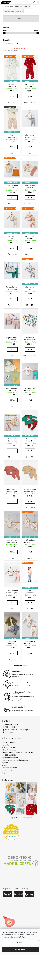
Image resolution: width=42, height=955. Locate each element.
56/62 (8, 254)
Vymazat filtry (20, 48)
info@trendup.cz (11, 724)
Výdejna (5, 763)
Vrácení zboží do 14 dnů (11, 747)
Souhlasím (20, 949)
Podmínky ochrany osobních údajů (15, 760)
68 (14, 102)
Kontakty (5, 745)
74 (14, 204)
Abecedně (19, 11)
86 (32, 457)
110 (27, 305)
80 (35, 204)
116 (32, 305)
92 (14, 508)
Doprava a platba (8, 742)
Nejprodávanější (9, 11)
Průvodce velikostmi (9, 768)
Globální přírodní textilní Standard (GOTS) (18, 752)
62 (9, 102)
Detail (12, 96)
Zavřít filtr (21, 19)
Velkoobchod (7, 765)
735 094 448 (10, 727)
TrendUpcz (12, 43)
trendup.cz (9, 732)
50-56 (26, 102)
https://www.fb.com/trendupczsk (18, 729)
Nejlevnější (18, 6)
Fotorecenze (7, 770)
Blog (3, 773)
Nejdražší (27, 6)
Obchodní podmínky (10, 758)
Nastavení (20, 943)
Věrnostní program (9, 750)
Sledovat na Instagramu (23, 818)
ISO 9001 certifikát (9, 755)
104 (24, 356)
